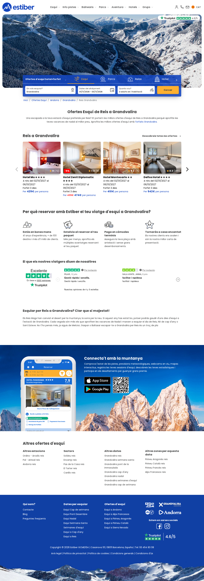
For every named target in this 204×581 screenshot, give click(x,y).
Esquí (53, 7)
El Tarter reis (70, 468)
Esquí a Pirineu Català (116, 523)
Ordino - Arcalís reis (33, 455)
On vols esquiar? (34, 88)
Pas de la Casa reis (74, 464)
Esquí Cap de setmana (76, 509)
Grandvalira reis (112, 455)
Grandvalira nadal (114, 476)
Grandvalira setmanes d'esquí (120, 480)
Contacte (28, 509)
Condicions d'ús (144, 553)
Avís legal (56, 553)
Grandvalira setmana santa (119, 459)
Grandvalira (69, 100)
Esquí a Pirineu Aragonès (117, 518)
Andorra (54, 100)
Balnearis (88, 7)
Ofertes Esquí (39, 100)
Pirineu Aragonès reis (156, 459)
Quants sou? (125, 88)
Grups (146, 7)
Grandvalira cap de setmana (120, 484)
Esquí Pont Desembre (75, 514)
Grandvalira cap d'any (116, 472)
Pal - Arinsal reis (31, 459)
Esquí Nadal (70, 518)
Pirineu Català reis (155, 463)
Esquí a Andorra (113, 509)
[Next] (176, 80)
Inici (26, 100)
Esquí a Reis (70, 536)
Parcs (102, 7)
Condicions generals (122, 553)
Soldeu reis (69, 455)
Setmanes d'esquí (74, 527)
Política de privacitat (74, 553)
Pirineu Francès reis (155, 467)
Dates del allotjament (89, 88)
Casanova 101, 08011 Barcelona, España (112, 547)
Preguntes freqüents (34, 518)
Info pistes (69, 7)
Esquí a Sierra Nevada (116, 527)
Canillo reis (69, 472)
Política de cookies (98, 553)
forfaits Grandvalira (146, 121)
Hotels (133, 7)
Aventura (117, 7)
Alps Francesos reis (155, 472)
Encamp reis (70, 459)
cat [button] (198, 7)
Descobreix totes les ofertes (159, 136)
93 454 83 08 (146, 547)
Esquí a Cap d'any (73, 532)
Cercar (168, 90)
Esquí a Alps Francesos (116, 514)
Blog (25, 514)
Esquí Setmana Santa (75, 523)
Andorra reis (29, 464)
